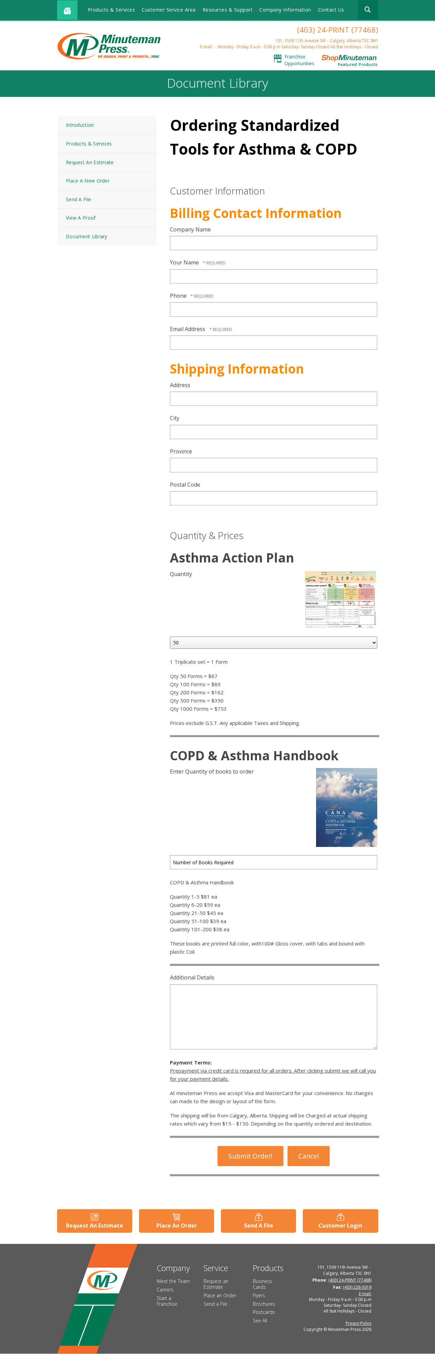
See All (260, 1320)
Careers (165, 1289)
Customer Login (340, 1225)
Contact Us (331, 9)
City (174, 418)
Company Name (190, 229)
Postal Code (185, 484)
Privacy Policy (358, 1323)
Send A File (78, 199)
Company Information (285, 9)
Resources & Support (228, 9)
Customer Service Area (169, 9)
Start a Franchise (167, 1301)
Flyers (259, 1295)
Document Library (86, 236)
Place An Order (176, 1225)
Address (180, 385)
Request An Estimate (90, 162)
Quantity (181, 574)
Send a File (215, 1304)
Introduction (80, 125)
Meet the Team (173, 1281)
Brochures (264, 1304)
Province (181, 451)
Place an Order (220, 1295)
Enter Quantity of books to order (212, 771)
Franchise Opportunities (299, 60)
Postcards (264, 1312)
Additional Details (192, 977)
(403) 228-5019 (357, 1287)
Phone (179, 295)
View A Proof (81, 217)
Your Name (185, 262)
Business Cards (262, 1284)
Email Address (188, 329)
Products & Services (111, 9)
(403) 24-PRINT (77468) (337, 29)
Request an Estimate (216, 1284)
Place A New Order (87, 180)
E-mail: (206, 47)
